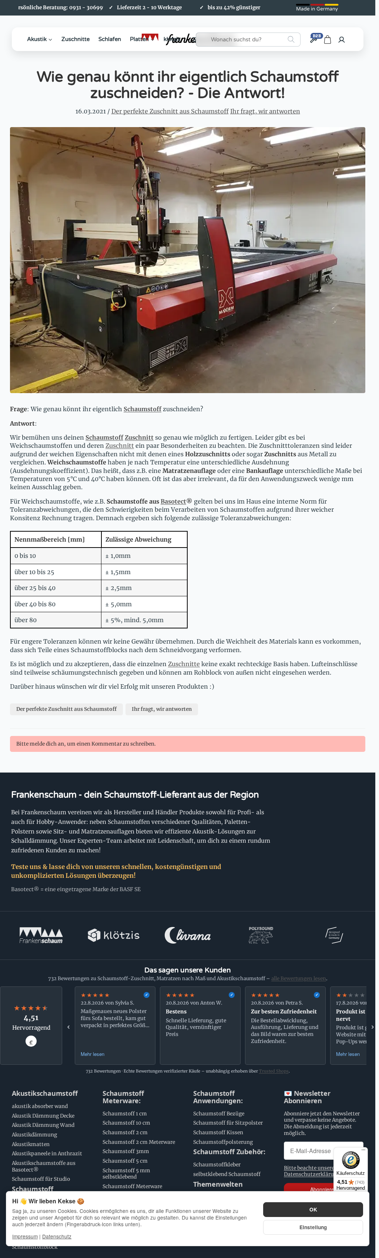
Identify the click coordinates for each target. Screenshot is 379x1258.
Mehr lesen (92, 1053)
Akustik (37, 39)
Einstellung (313, 1227)
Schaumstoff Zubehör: (229, 1152)
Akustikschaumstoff (44, 1093)
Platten (139, 39)
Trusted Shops (274, 1071)
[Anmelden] (341, 39)
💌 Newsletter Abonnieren (307, 1097)
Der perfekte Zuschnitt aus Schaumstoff (170, 111)
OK (313, 1209)
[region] (220, 1025)
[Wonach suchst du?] (291, 40)
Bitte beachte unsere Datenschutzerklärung (312, 1171)
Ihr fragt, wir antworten (265, 111)
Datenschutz (56, 1236)
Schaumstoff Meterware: (123, 1097)
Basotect (173, 501)
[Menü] (363, 1151)
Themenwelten (218, 1184)
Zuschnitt (139, 437)
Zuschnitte (75, 39)
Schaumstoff (142, 409)
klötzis (172, 39)
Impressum (25, 1236)
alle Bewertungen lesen (298, 978)
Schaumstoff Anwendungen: (218, 1097)
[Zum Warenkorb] (327, 39)
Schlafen (109, 39)
